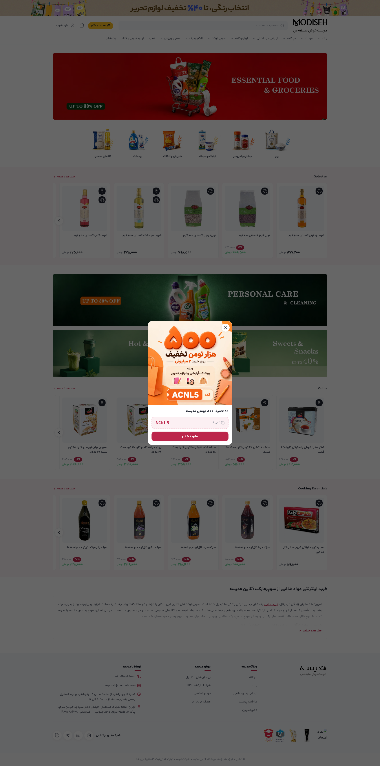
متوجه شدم (190, 436)
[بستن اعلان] (226, 328)
